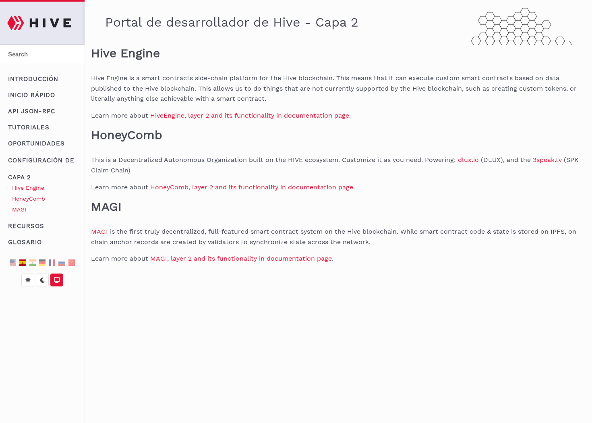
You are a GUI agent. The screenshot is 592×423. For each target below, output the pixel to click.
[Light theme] (27, 280)
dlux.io (468, 160)
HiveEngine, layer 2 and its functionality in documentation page (249, 115)
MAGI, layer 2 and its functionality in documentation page (241, 258)
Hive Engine (28, 188)
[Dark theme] (42, 280)
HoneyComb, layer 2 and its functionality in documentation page (251, 187)
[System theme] (56, 280)
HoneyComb (28, 198)
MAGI (19, 209)
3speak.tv (547, 160)
